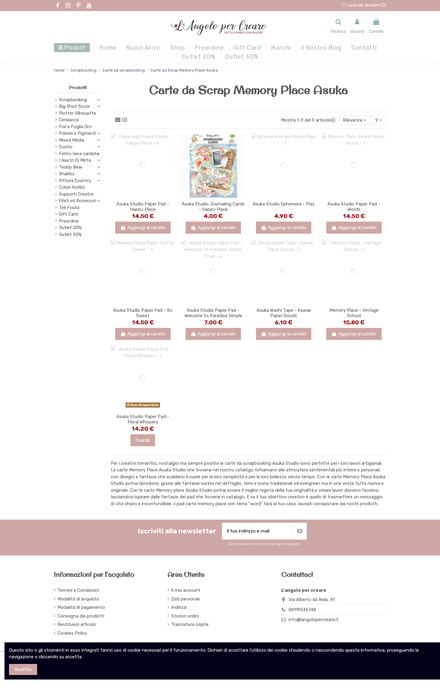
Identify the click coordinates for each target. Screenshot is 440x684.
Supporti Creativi (76, 194)
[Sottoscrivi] (300, 531)
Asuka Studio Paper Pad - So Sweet (142, 313)
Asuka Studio (285, 463)
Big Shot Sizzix (74, 106)
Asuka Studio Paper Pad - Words (353, 206)
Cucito (65, 146)
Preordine (69, 221)
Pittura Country (75, 180)
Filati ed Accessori (77, 200)
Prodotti (78, 87)
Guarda (143, 440)
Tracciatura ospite (190, 624)
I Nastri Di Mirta (75, 160)
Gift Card (68, 214)
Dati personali (185, 599)
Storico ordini (185, 616)
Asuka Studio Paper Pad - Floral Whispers (142, 419)
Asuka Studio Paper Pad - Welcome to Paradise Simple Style (213, 316)
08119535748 (302, 609)
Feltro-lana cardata (79, 153)
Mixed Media (71, 140)
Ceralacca (69, 119)
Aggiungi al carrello (146, 227)
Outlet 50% (70, 234)
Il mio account (185, 590)
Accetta (23, 669)
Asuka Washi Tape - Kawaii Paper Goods (284, 313)
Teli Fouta (69, 207)
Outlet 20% (70, 227)
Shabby (67, 173)
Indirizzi (179, 607)
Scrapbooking (73, 99)
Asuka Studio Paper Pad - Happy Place (142, 206)
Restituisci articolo (76, 624)
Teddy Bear (70, 167)
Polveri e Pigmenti (77, 133)
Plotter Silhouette (77, 113)
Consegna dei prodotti (80, 616)
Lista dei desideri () (366, 5)
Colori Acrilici (72, 187)
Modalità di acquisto (78, 599)
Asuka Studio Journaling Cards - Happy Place (213, 206)
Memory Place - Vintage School (354, 313)
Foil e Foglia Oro (75, 126)
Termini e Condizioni (78, 590)
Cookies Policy (72, 633)
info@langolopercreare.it (314, 619)
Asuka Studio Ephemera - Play (284, 204)
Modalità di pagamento (81, 607)
